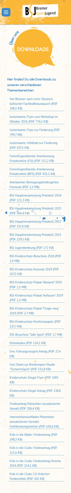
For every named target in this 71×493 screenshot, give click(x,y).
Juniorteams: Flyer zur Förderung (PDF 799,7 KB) (35, 132)
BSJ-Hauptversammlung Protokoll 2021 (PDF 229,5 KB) (35, 237)
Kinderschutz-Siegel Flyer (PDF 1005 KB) (34, 380)
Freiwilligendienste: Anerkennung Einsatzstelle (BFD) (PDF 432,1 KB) (32, 171)
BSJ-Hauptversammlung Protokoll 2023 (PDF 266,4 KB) (35, 210)
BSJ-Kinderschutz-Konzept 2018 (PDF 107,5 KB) (34, 271)
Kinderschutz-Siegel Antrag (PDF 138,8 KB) (35, 393)
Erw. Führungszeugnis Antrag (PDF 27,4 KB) (35, 353)
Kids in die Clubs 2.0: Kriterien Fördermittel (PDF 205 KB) (30, 476)
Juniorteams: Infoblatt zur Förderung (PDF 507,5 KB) (33, 145)
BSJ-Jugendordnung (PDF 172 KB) (32, 248)
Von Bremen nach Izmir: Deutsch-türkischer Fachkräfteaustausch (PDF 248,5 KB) (33, 103)
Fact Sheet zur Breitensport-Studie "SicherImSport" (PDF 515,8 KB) (32, 367)
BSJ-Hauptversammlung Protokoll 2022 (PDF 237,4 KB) (35, 224)
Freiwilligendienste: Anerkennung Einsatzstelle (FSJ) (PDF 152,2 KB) (32, 158)
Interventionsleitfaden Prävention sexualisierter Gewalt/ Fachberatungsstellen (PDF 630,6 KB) (34, 421)
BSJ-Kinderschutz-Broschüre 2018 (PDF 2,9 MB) (35, 258)
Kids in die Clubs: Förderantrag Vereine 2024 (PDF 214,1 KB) (35, 463)
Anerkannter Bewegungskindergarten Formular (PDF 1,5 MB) (34, 184)
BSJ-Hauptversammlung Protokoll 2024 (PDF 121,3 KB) (35, 197)
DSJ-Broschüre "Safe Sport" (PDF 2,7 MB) (36, 335)
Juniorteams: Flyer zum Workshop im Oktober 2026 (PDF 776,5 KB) (34, 119)
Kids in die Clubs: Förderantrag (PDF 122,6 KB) (33, 450)
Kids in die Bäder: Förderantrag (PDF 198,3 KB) (33, 437)
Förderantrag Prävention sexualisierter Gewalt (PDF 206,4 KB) (35, 406)
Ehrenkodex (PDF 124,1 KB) (28, 343)
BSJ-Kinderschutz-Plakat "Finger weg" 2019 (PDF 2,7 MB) (34, 310)
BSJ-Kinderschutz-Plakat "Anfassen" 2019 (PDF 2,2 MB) (36, 297)
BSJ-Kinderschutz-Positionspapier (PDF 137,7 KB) (35, 324)
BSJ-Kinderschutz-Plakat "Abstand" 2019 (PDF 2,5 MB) (36, 284)
